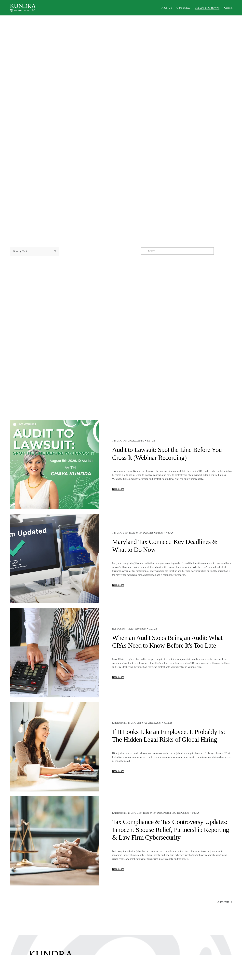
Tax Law (116, 440)
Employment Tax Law (123, 722)
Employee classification (149, 722)
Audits (140, 440)
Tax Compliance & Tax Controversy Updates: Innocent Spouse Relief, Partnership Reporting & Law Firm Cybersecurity (170, 829)
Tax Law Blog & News (207, 7)
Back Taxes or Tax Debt (135, 532)
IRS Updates (129, 440)
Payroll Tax (169, 812)
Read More (118, 488)
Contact (228, 7)
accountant (140, 628)
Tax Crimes (183, 812)
